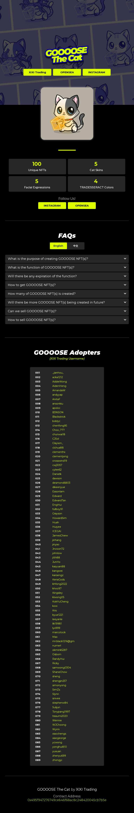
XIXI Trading (86, 789)
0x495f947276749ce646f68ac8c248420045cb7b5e (67, 800)
